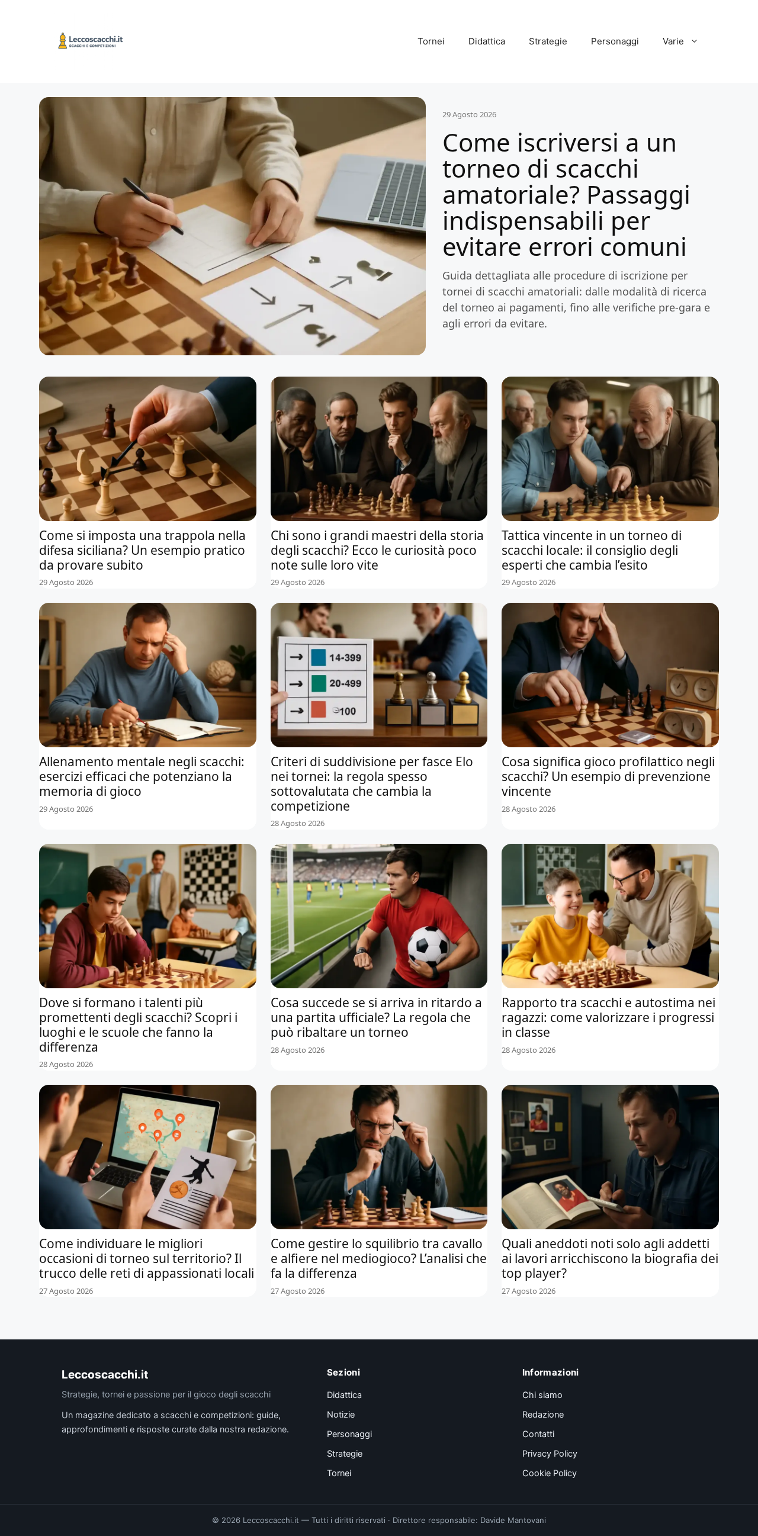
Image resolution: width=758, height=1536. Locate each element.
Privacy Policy (549, 1453)
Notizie (341, 1414)
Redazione (543, 1414)
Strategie (548, 41)
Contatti (538, 1434)
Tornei (431, 41)
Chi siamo (542, 1395)
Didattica (486, 41)
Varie (673, 41)
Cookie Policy (549, 1473)
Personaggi (615, 41)
